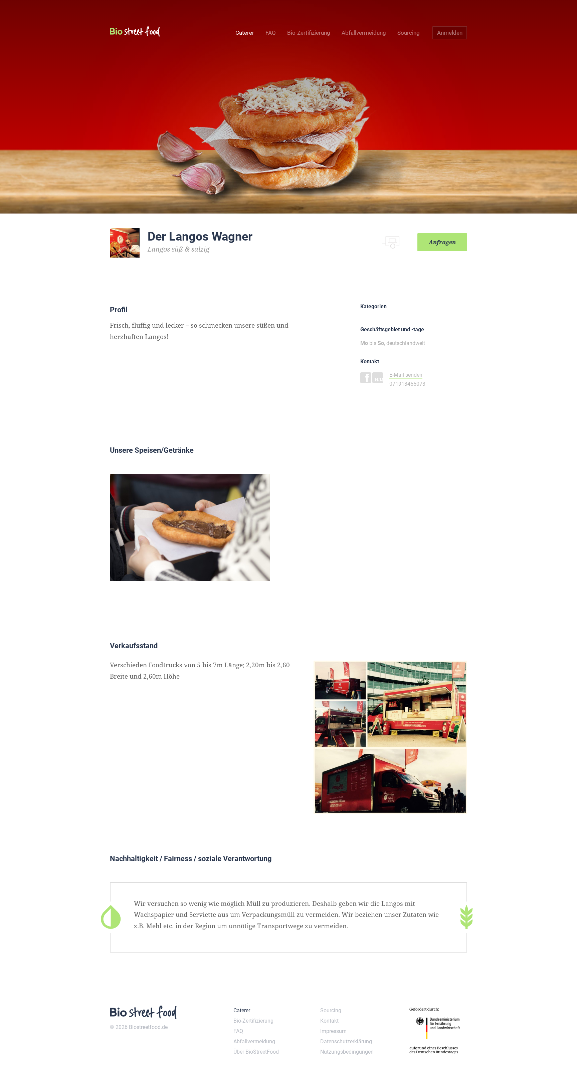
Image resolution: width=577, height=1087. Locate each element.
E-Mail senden (405, 375)
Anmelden (449, 32)
